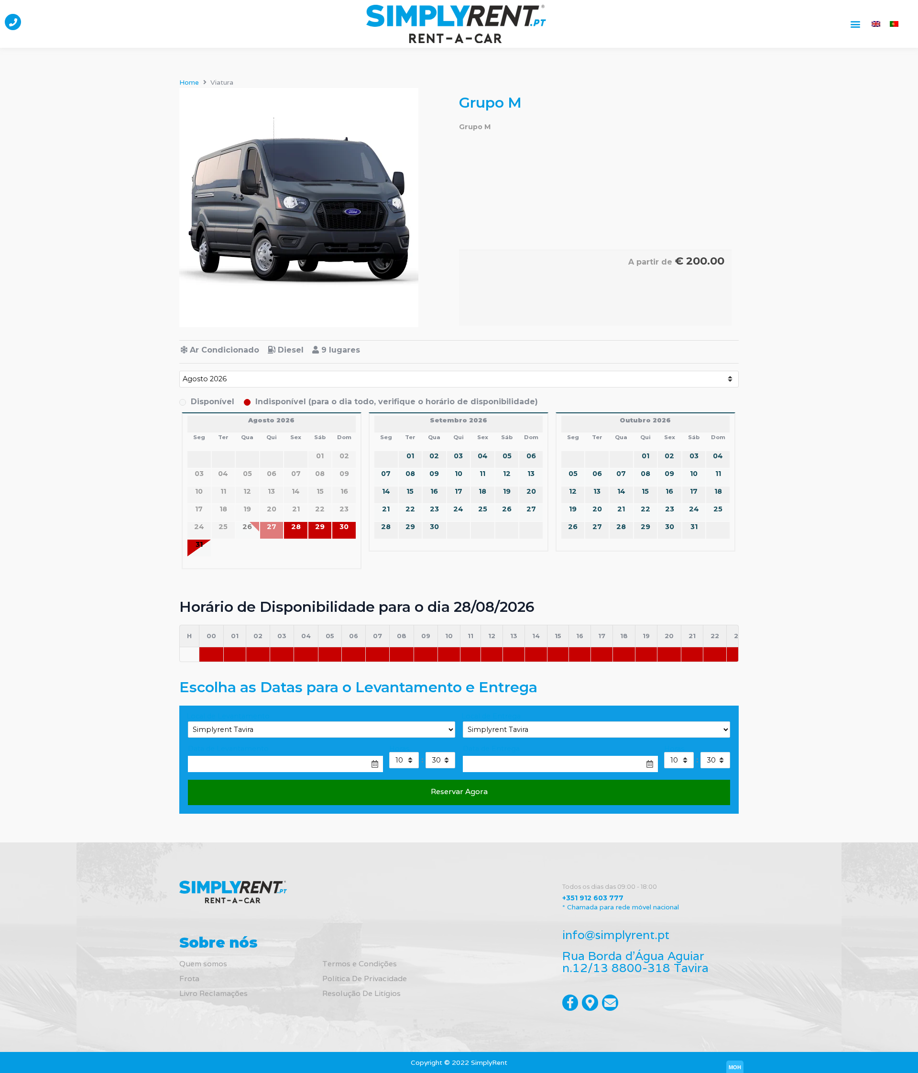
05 (507, 456)
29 (320, 526)
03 (458, 456)
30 (344, 526)
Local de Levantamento (228, 716)
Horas (399, 748)
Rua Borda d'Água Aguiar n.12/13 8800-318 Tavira (635, 961)
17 (458, 491)
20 (531, 491)
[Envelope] (610, 1003)
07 (386, 473)
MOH (735, 1067)
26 (507, 509)
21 (386, 509)
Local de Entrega (491, 716)
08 (410, 473)
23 (434, 509)
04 (483, 456)
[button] (855, 24)
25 (482, 509)
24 (458, 509)
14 (386, 491)
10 (458, 473)
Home (189, 82)
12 (507, 473)
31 (199, 544)
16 (434, 491)
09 (434, 473)
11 (482, 473)
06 (531, 456)
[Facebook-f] (570, 1003)
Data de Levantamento (228, 748)
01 (410, 456)
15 (410, 491)
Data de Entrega (491, 748)
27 (531, 509)
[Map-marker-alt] (590, 1003)
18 (482, 491)
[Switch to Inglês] (876, 23)
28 (296, 526)
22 (410, 509)
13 (531, 473)
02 (434, 456)
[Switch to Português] (894, 23)
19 (507, 491)
